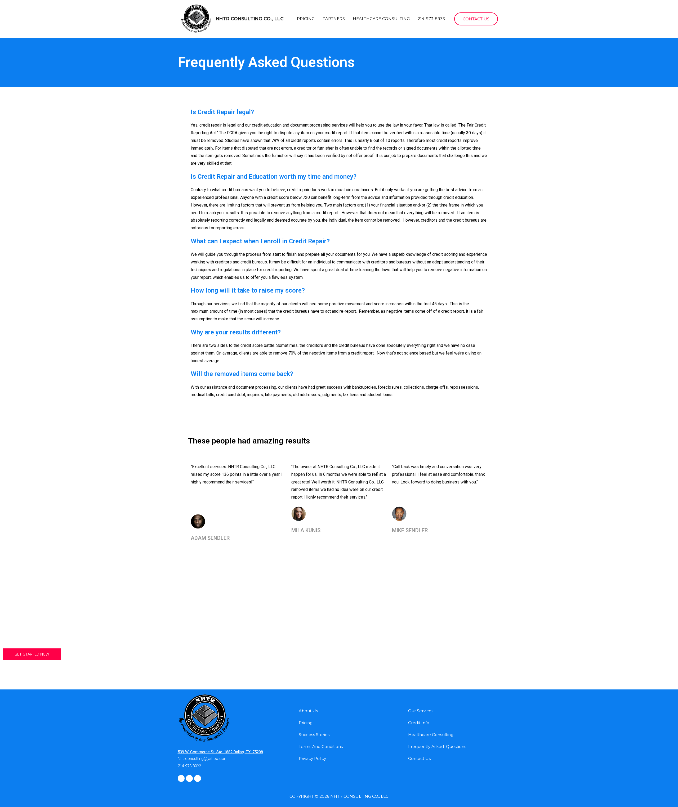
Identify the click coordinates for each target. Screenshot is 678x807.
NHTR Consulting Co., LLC (250, 18)
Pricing (306, 18)
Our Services (420, 710)
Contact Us (419, 758)
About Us (308, 710)
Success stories (314, 734)
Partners (334, 18)
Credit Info (418, 722)
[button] (32, 654)
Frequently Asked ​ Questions (437, 746)
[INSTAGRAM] (181, 778)
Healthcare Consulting (381, 18)
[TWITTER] (197, 778)
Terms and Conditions (321, 746)
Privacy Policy (312, 758)
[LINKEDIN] (189, 778)
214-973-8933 (431, 18)
